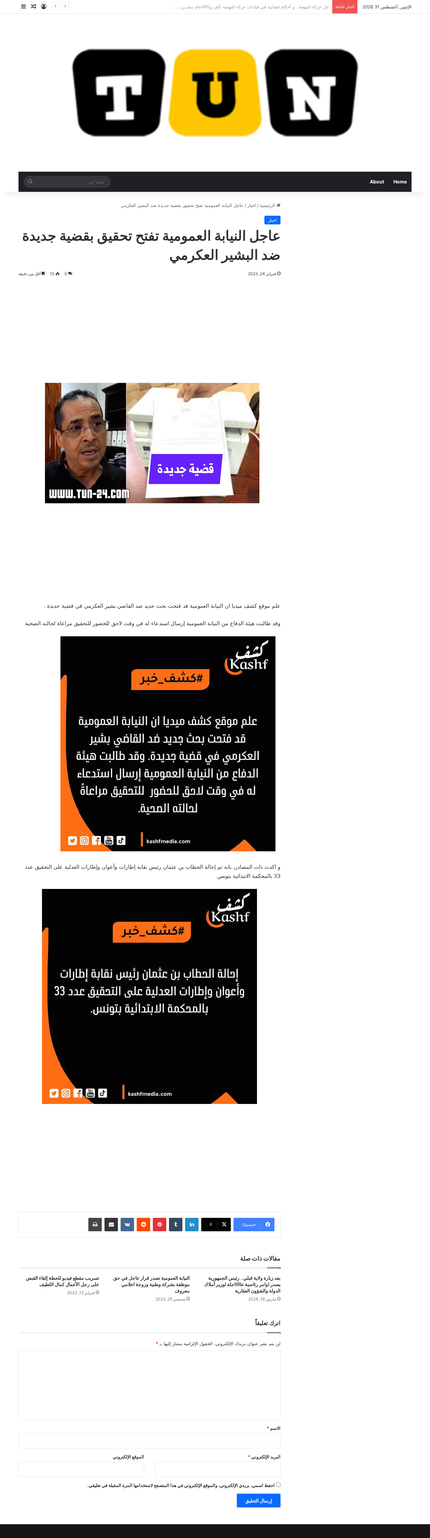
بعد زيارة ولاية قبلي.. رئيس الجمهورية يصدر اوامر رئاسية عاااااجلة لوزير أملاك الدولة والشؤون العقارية (242, 1284)
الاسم (274, 1428)
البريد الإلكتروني (264, 1456)
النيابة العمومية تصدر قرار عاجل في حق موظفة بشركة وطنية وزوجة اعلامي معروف (151, 1284)
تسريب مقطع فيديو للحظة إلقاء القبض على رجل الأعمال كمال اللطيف (62, 1281)
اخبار (251, 205)
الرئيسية (268, 205)
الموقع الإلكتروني (128, 1456)
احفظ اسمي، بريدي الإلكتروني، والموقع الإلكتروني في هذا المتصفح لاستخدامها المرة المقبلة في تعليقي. (181, 1485)
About (377, 181)
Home (400, 181)
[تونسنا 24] (215, 92)
